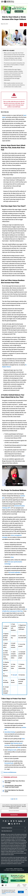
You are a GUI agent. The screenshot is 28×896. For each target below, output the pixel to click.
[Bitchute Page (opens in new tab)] (12, 824)
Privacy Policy (8, 892)
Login (12, 799)
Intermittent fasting (9, 732)
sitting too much (12, 750)
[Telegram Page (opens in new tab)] (11, 821)
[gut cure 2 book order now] (14, 13)
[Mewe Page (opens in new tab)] (20, 821)
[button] (21, 24)
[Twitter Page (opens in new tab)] (8, 821)
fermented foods (8, 763)
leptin (19, 747)
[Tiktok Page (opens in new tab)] (24, 821)
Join (16, 799)
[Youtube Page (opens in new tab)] (9, 824)
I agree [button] (20, 891)
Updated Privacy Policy (18, 868)
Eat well (15, 675)
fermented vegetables (14, 572)
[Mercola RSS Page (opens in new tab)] (19, 824)
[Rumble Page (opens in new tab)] (14, 824)
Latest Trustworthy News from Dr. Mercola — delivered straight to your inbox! (14, 807)
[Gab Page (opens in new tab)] (14, 821)
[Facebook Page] (5, 885)
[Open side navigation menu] (2, 2)
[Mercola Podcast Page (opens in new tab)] (17, 824)
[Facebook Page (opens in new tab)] (3, 821)
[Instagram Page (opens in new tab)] (5, 821)
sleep (12, 557)
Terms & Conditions (9, 868)
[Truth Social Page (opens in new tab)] (16, 821)
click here (22, 857)
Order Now (18, 880)
